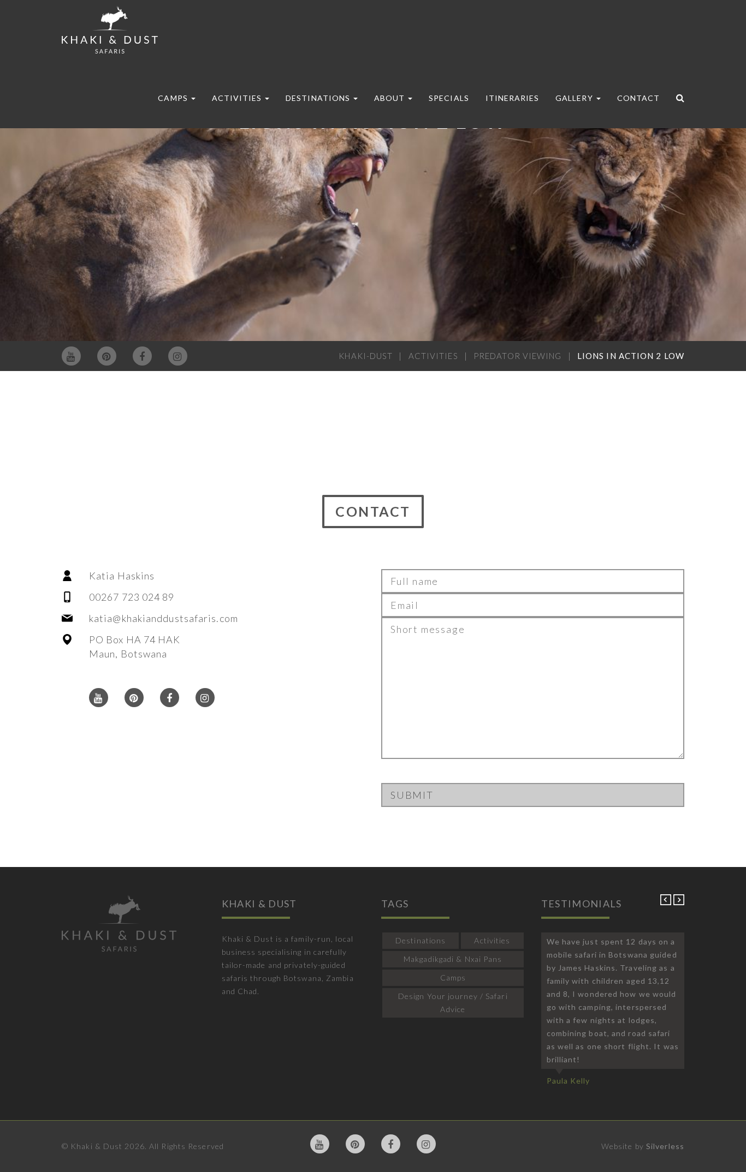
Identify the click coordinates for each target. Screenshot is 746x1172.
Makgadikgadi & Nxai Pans (453, 959)
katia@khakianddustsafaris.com (163, 618)
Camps (174, 98)
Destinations (319, 98)
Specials (449, 98)
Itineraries (513, 98)
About (390, 98)
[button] (666, 902)
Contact (638, 98)
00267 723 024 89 (132, 597)
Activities (238, 98)
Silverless (665, 1146)
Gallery (575, 98)
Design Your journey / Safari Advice (453, 1002)
